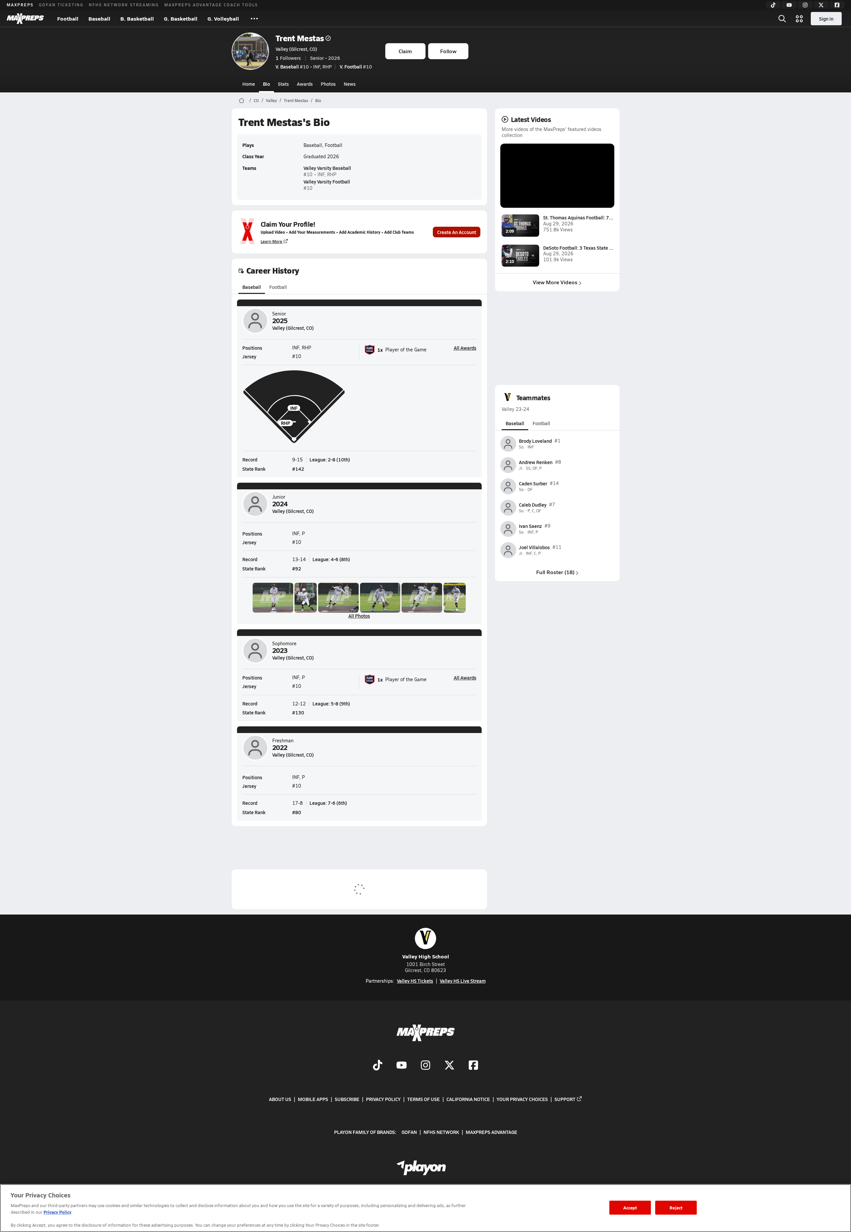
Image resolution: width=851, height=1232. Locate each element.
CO (256, 100)
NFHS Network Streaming (124, 4)
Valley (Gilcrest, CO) (296, 49)
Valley (271, 100)
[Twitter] (821, 5)
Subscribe (347, 1099)
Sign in (826, 18)
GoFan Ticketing (61, 4)
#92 (296, 568)
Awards (305, 83)
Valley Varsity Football (327, 181)
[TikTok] (773, 5)
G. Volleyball (223, 18)
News (350, 83)
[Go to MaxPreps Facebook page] (473, 1066)
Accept (630, 1207)
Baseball (99, 18)
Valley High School (425, 956)
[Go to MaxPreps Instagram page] (425, 1066)
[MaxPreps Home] (25, 18)
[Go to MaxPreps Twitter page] (449, 1066)
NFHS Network (441, 1132)
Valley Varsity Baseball (327, 168)
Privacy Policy (383, 1099)
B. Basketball (137, 18)
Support (564, 1099)
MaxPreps (20, 4)
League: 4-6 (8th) (331, 559)
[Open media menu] (799, 18)
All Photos (359, 616)
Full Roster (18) (555, 572)
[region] (425, 1208)
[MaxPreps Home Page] (241, 100)
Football (67, 18)
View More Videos (555, 282)
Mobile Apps (313, 1099)
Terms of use (423, 1099)
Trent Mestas (300, 38)
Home (248, 83)
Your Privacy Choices (522, 1099)
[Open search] (782, 18)
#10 (356, 66)
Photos (328, 83)
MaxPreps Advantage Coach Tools (211, 4)
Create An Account (456, 232)
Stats (283, 83)
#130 (298, 712)
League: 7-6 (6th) (328, 803)
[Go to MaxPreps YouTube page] (401, 1066)
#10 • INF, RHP (304, 66)
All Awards (465, 348)
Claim (405, 51)
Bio (266, 83)
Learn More (271, 241)
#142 (298, 468)
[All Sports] (254, 18)
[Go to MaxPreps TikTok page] (377, 1066)
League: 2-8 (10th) (329, 459)
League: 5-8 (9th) (331, 703)
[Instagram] (805, 5)
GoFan (409, 1132)
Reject (675, 1207)
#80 (296, 812)
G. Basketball (180, 18)
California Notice (468, 1099)
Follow (448, 51)
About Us (280, 1099)
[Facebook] (837, 5)
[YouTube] (789, 5)
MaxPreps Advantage (491, 1132)
